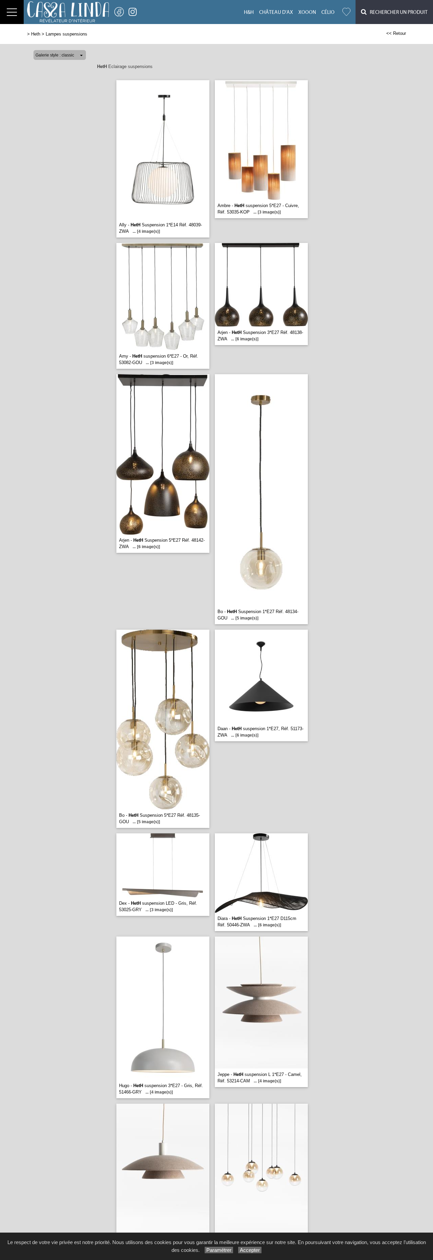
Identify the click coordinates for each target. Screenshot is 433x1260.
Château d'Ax (276, 12)
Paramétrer (219, 1250)
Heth (35, 34)
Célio (328, 12)
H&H (249, 12)
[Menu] (12, 12)
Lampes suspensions (66, 34)
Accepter (249, 1250)
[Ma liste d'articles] (346, 12)
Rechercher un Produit (397, 12)
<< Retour (396, 33)
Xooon (307, 12)
